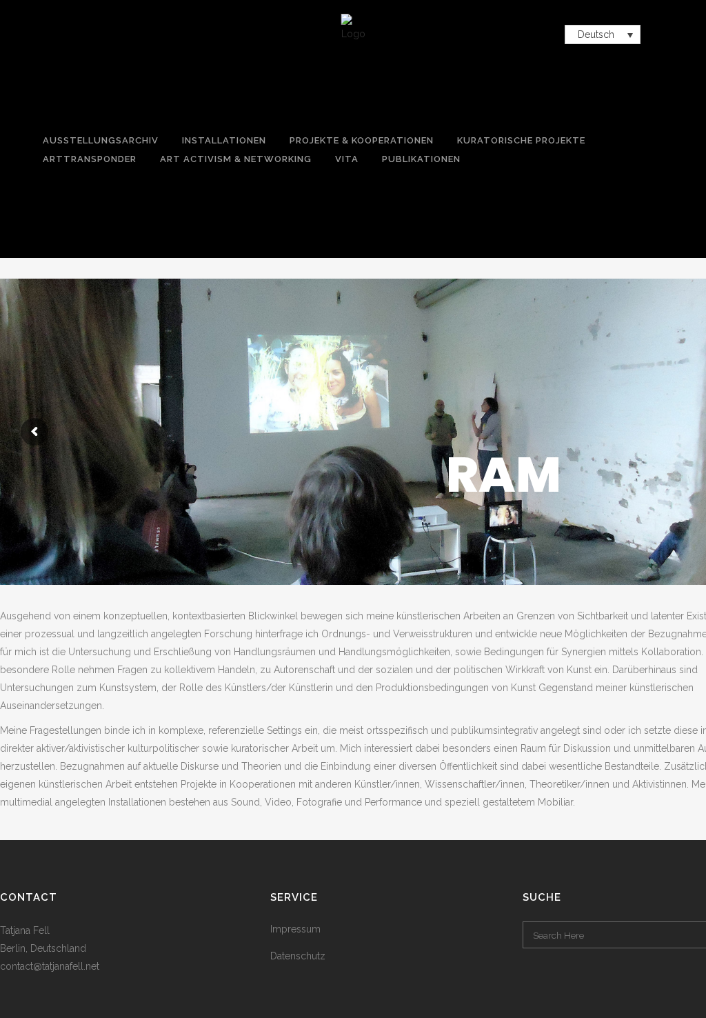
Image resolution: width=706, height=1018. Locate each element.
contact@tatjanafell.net (49, 966)
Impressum (295, 929)
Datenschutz (297, 955)
